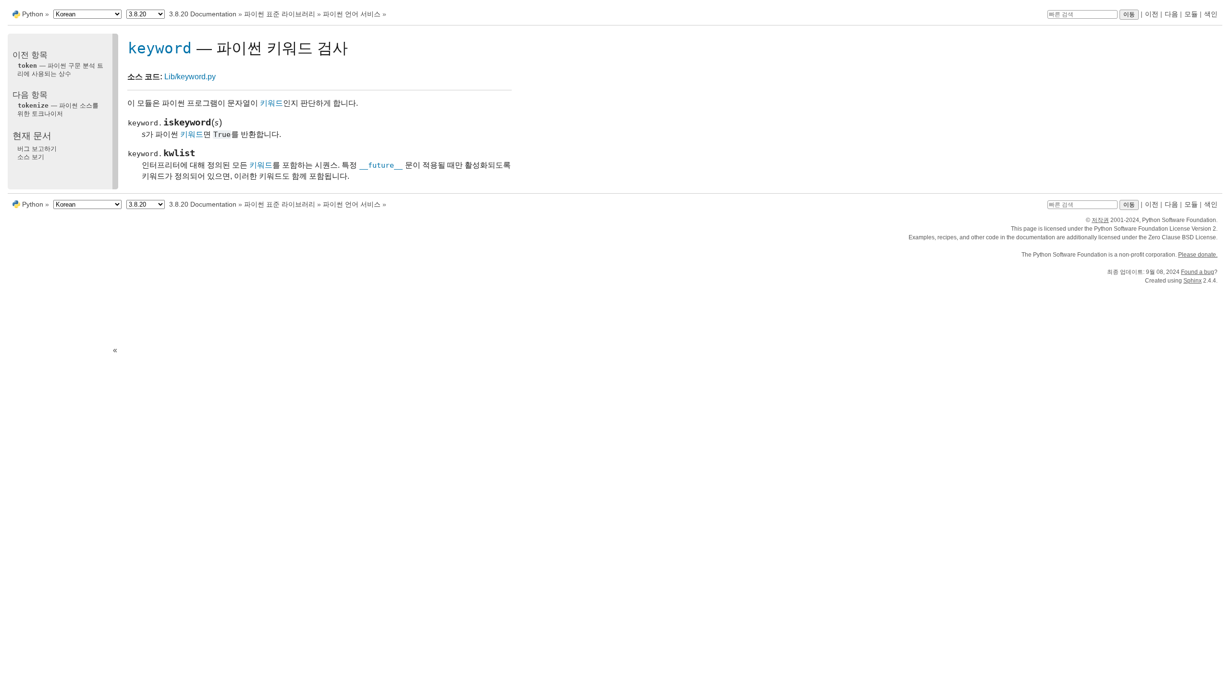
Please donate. (1198, 254)
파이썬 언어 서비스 (352, 14)
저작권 (1100, 220)
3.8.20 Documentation (202, 14)
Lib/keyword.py (190, 77)
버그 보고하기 (37, 148)
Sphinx (1192, 280)
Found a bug (1197, 272)
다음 (1171, 14)
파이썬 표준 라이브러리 (279, 14)
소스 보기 (30, 157)
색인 (1211, 14)
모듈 (1191, 14)
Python (32, 14)
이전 (1151, 14)
